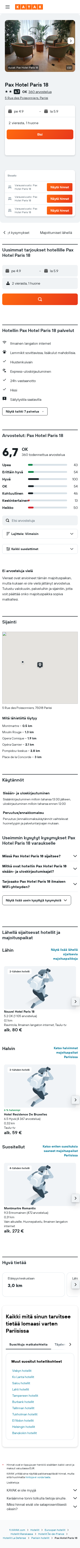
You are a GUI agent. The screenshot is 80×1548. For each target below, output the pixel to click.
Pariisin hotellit (40, 1538)
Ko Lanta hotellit (23, 1377)
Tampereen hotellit (25, 1396)
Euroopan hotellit (55, 1530)
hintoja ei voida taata (38, 1477)
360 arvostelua (40, 91)
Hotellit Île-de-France (51, 1534)
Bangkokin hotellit (24, 1433)
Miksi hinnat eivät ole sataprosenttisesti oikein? (36, 1506)
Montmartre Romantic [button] (20, 1208)
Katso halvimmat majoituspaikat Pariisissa (66, 1052)
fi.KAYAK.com (17, 1530)
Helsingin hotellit (23, 1427)
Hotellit (34, 1530)
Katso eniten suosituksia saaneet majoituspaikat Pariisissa (60, 1150)
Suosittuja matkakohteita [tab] (28, 1344)
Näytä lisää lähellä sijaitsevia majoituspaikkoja (64, 954)
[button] (7, 7)
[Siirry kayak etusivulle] (29, 7)
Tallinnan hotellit (23, 1408)
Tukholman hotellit (25, 1414)
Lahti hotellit (20, 1389)
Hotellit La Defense (14, 1538)
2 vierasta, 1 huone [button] (23, 123)
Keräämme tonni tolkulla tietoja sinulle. (36, 1498)
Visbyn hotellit (22, 1371)
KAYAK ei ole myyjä (21, 1490)
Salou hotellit (21, 1383)
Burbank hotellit (23, 1402)
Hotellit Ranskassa (22, 1534)
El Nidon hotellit (23, 1420)
